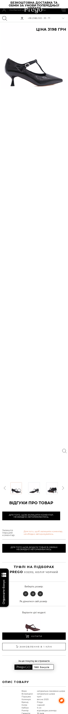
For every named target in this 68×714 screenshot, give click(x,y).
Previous (5, 488)
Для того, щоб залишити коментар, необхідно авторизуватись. (31, 515)
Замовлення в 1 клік (36, 646)
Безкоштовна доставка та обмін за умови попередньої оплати (34, 5)
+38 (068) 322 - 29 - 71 (39, 18)
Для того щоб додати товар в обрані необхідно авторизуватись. (34, 548)
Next (63, 488)
